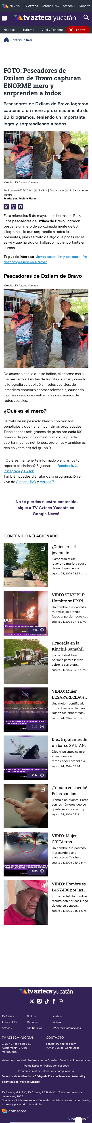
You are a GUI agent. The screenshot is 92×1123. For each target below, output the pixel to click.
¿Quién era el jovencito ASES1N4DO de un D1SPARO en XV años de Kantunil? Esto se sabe (69, 550)
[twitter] (32, 1003)
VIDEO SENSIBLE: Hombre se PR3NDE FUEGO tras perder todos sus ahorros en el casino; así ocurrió (70, 598)
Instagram (12, 471)
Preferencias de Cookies (43, 1060)
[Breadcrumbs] (8, 40)
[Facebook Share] (20, 206)
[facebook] (54, 1003)
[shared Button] (13, 206)
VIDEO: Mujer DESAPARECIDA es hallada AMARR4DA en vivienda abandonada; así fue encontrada (69, 694)
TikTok (28, 471)
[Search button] (86, 18)
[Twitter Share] (6, 206)
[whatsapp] (61, 1002)
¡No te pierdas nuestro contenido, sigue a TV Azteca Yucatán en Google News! (46, 507)
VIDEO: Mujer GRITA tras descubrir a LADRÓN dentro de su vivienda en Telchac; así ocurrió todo (69, 839)
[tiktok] (46, 1003)
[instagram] (39, 1003)
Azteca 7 (47, 482)
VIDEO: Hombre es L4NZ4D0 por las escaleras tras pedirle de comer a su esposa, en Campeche (69, 887)
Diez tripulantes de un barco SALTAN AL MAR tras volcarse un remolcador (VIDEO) (69, 742)
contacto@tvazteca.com (61, 1043)
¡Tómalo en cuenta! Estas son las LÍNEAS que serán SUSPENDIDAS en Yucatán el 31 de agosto (69, 791)
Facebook (65, 466)
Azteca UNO (26, 482)
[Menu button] (4, 18)
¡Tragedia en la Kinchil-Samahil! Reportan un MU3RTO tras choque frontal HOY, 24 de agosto (68, 646)
